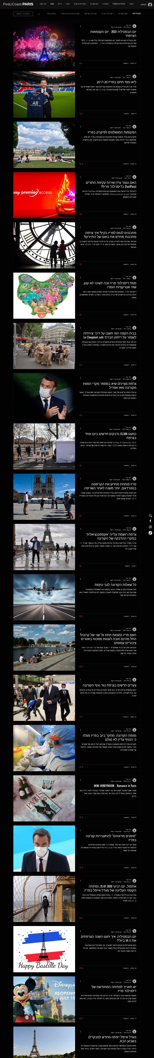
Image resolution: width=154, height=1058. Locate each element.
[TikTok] (150, 533)
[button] (80, 4)
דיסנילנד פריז (108, 14)
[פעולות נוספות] (79, 26)
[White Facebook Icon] (150, 521)
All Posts (136, 14)
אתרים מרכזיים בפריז (70, 14)
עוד (54, 14)
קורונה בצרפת (90, 14)
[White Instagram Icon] (150, 527)
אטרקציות (123, 14)
